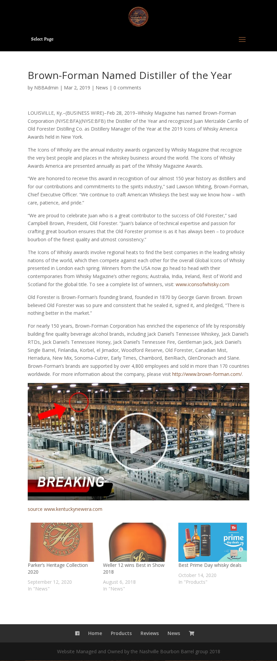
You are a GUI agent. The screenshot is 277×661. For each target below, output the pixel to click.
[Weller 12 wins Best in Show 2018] (137, 542)
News (102, 87)
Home (95, 633)
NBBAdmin (46, 87)
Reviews (150, 633)
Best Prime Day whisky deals (210, 565)
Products (121, 633)
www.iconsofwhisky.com (202, 284)
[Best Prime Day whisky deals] (212, 542)
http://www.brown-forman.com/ (207, 374)
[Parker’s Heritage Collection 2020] (62, 542)
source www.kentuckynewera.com (65, 509)
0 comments (127, 87)
